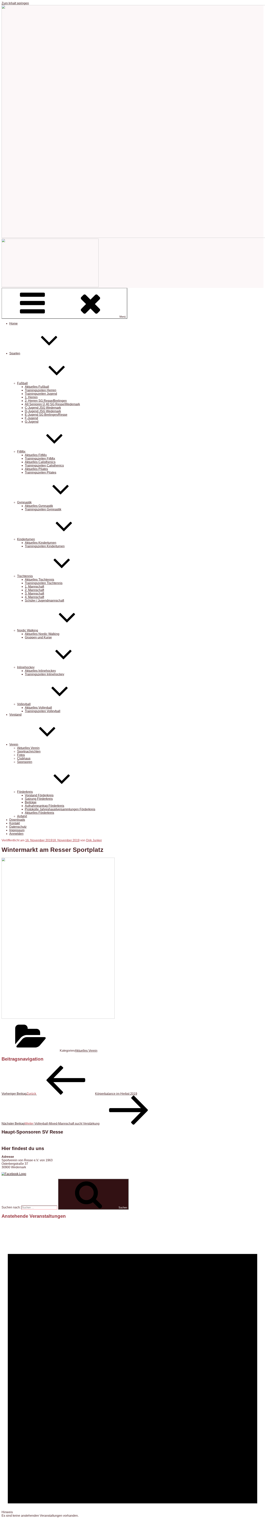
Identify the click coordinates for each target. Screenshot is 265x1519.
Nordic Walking (27, 630)
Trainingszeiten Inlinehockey (44, 674)
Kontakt (14, 823)
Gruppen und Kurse (38, 637)
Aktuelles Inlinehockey (40, 670)
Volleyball (24, 704)
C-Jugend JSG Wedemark (43, 407)
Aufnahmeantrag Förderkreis (44, 805)
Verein (13, 744)
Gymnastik (24, 502)
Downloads (17, 819)
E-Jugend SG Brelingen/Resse (46, 414)
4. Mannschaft (34, 597)
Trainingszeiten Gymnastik (43, 509)
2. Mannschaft (34, 590)
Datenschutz (18, 826)
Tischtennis (25, 576)
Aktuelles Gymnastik (39, 505)
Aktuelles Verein (28, 748)
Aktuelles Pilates (36, 469)
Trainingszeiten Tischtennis (43, 583)
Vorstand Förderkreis (39, 795)
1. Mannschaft (34, 586)
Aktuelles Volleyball (38, 707)
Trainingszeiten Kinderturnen (45, 546)
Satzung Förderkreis (39, 798)
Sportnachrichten (29, 751)
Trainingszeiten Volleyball (42, 711)
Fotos (21, 755)
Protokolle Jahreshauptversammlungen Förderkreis (60, 809)
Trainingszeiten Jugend (41, 393)
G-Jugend (31, 421)
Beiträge (30, 802)
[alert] (132, 1370)
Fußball (22, 383)
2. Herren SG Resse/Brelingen (46, 400)
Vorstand (15, 714)
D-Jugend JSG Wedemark (43, 411)
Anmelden (16, 833)
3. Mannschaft (34, 593)
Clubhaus (23, 758)
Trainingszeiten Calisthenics (44, 465)
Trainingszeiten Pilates (40, 472)
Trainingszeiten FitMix (40, 458)
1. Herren (31, 397)
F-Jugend (31, 418)
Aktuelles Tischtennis (39, 579)
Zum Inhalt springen (15, 3)
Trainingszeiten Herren (40, 390)
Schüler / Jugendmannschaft (44, 600)
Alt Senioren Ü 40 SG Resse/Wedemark (52, 404)
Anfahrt (22, 816)
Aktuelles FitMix (36, 455)
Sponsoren (24, 762)
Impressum (16, 830)
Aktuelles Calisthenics (40, 462)
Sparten (14, 353)
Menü (123, 316)
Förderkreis (25, 791)
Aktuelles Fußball (37, 386)
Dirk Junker (94, 840)
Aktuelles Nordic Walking (42, 634)
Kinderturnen (26, 539)
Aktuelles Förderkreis (39, 812)
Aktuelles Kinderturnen (40, 542)
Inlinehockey (26, 667)
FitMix (21, 451)
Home (13, 323)
